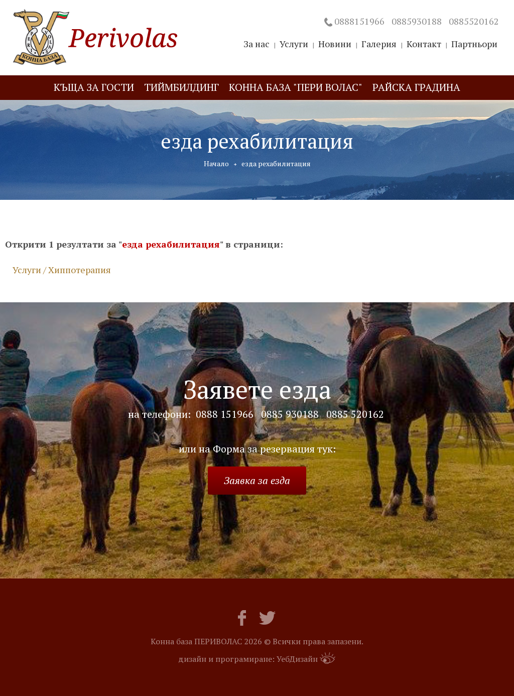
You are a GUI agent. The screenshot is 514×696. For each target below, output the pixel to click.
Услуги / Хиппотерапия (62, 270)
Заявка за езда (257, 480)
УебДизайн (297, 658)
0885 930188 (290, 414)
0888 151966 (224, 414)
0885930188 (417, 21)
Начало (216, 163)
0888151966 (359, 21)
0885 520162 (355, 414)
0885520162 (474, 21)
